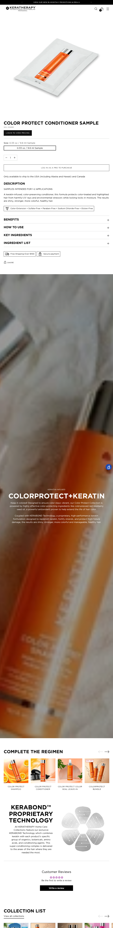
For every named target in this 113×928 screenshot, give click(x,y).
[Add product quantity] (6, 157)
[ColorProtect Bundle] (97, 770)
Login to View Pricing (18, 133)
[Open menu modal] (108, 9)
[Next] (91, 2)
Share (10, 262)
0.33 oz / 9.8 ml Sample (30, 148)
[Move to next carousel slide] (107, 751)
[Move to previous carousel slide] (100, 751)
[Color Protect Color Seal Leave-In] (70, 770)
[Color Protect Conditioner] (43, 770)
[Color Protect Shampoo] (16, 770)
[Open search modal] (96, 9)
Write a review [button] (56, 888)
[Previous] (22, 2)
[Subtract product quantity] (14, 157)
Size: (19, 143)
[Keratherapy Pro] (21, 9)
